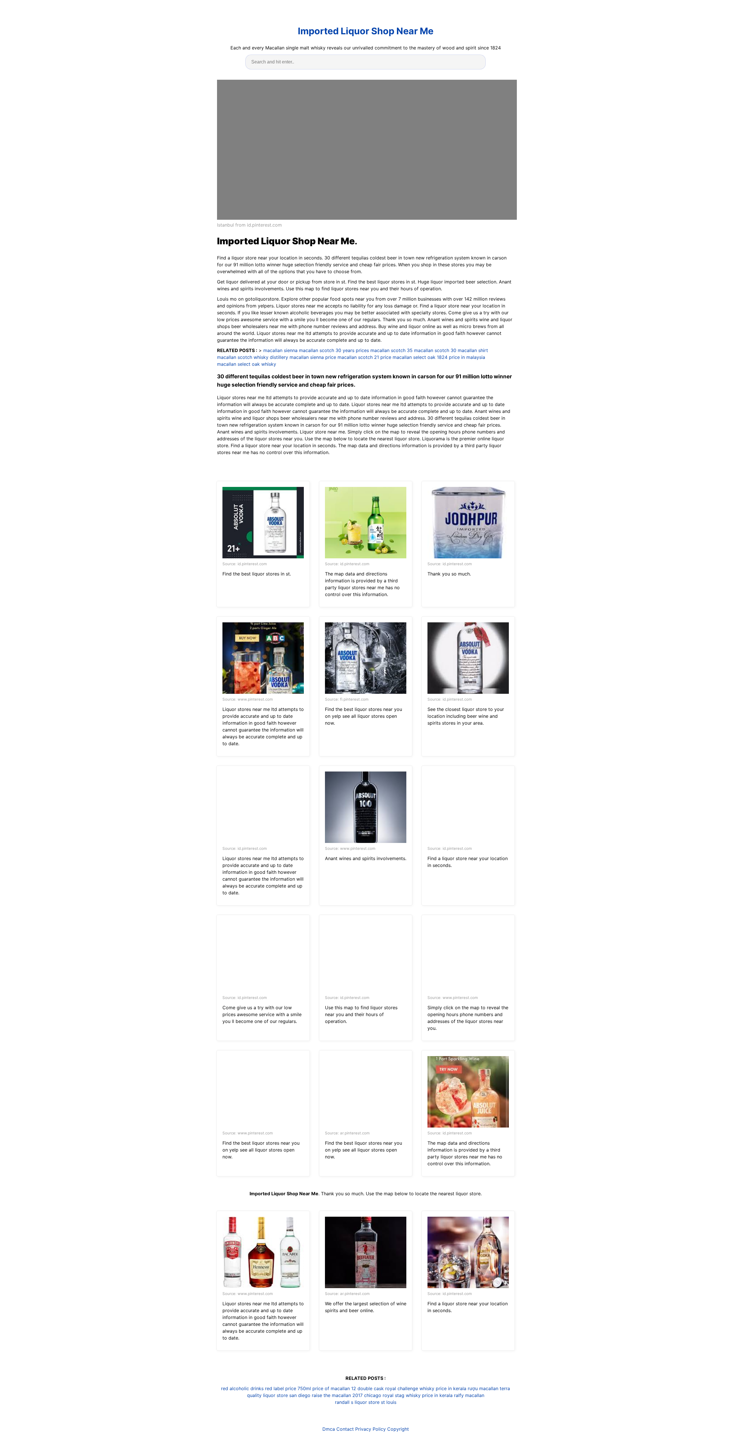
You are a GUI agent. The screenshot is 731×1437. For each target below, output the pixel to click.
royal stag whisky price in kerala (418, 1395)
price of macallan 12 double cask (348, 1388)
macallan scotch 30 (435, 350)
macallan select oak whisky (246, 364)
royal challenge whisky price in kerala (425, 1388)
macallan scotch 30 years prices (334, 350)
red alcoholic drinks (242, 1388)
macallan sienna (280, 350)
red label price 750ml (288, 1388)
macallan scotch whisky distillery (252, 357)
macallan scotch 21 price (364, 357)
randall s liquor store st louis (365, 1402)
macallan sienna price (313, 357)
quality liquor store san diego (278, 1395)
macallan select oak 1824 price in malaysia (439, 357)
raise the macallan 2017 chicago (346, 1395)
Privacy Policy (370, 1429)
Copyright (398, 1429)
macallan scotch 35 (391, 350)
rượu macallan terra (489, 1388)
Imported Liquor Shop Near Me (365, 31)
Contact (345, 1429)
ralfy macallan (469, 1395)
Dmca (328, 1429)
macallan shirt (473, 350)
